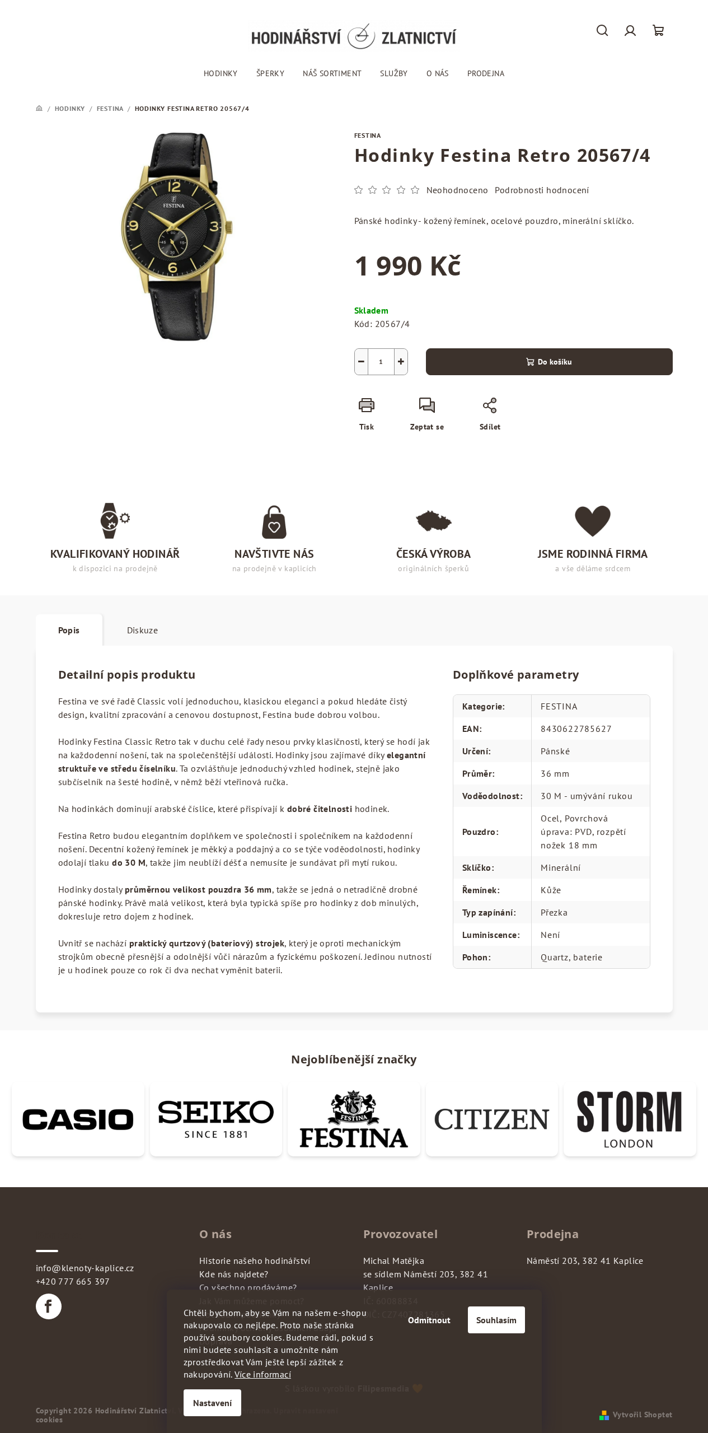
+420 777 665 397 (73, 1281)
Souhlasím (496, 1319)
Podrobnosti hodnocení (542, 189)
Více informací (263, 1374)
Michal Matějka (394, 1260)
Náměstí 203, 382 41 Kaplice (585, 1260)
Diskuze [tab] (142, 630)
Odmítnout (429, 1319)
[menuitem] (221, 73)
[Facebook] (49, 1306)
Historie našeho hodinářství (255, 1260)
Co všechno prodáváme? (248, 1287)
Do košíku (555, 362)
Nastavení (212, 1402)
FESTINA (368, 135)
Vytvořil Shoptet (642, 1414)
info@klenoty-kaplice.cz (85, 1267)
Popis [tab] (69, 630)
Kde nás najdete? (233, 1274)
